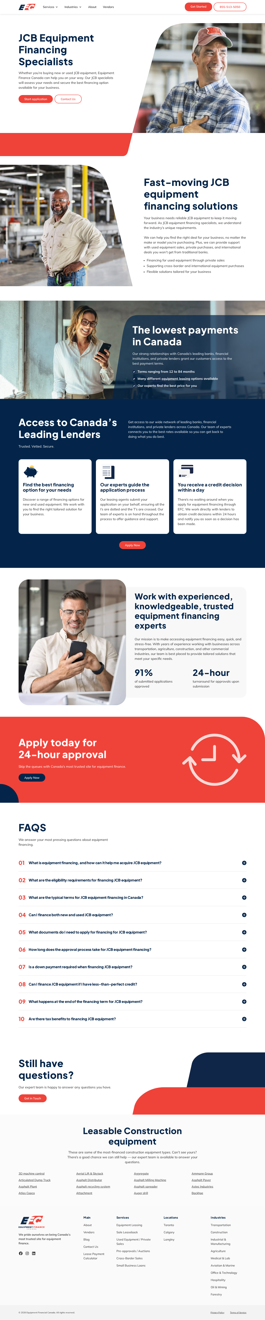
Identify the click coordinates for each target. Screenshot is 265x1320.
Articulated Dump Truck (34, 1180)
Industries (71, 7)
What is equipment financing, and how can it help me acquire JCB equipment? (90, 862)
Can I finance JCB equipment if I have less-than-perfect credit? (78, 984)
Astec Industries (202, 1186)
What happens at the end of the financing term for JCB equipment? (81, 1001)
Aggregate (141, 1173)
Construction (219, 1232)
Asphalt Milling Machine (150, 1180)
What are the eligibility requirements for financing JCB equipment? (80, 880)
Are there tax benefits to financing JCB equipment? (67, 1019)
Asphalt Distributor (89, 1180)
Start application (35, 99)
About (92, 7)
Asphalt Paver (201, 1180)
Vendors (108, 7)
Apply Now (132, 545)
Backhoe (197, 1193)
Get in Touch (32, 1098)
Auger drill (141, 1193)
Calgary (169, 1232)
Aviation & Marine (223, 1265)
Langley (169, 1239)
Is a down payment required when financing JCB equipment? (75, 966)
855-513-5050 (230, 7)
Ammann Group (202, 1173)
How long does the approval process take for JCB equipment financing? (85, 949)
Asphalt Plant (28, 1186)
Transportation (221, 1225)
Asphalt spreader (146, 1186)
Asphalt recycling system (93, 1186)
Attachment (84, 1193)
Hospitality (218, 1280)
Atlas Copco (27, 1193)
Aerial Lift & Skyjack (89, 1173)
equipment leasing (176, 379)
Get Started (198, 6)
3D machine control (32, 1173)
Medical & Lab (220, 1258)
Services (48, 7)
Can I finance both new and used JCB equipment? (66, 914)
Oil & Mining (219, 1287)
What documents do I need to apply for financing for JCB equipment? (83, 932)
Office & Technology (224, 1272)
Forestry (216, 1294)
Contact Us (68, 99)
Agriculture (218, 1251)
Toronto (169, 1225)
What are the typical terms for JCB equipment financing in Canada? (81, 897)
